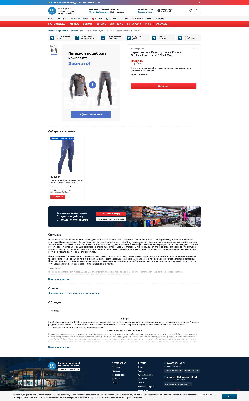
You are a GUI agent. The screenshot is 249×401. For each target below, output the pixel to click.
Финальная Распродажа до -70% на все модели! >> (75, 2)
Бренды (62, 19)
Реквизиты (161, 19)
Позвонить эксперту (111, 214)
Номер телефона (139, 74)
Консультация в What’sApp (166, 11)
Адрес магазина (79, 19)
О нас (51, 19)
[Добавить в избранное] (192, 48)
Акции (98, 19)
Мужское (74, 24)
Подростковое (118, 375)
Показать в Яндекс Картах (178, 384)
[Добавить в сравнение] (197, 48)
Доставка (111, 19)
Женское (87, 24)
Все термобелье (56, 24)
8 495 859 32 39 (145, 9)
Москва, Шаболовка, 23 (98, 12)
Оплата (124, 19)
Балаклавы (162, 24)
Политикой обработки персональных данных (181, 395)
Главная (51, 31)
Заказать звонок (173, 370)
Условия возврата (142, 19)
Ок (229, 396)
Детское (101, 24)
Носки (148, 24)
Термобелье (62, 31)
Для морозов (134, 24)
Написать (192, 370)
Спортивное (116, 24)
